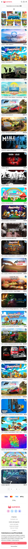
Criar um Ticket (14, 528)
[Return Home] (7, 1)
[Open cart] (24, 2)
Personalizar (14, 546)
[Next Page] (19, 489)
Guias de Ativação (14, 526)
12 (16, 489)
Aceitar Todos (14, 543)
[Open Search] (22, 2)
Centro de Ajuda (14, 524)
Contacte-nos (14, 519)
